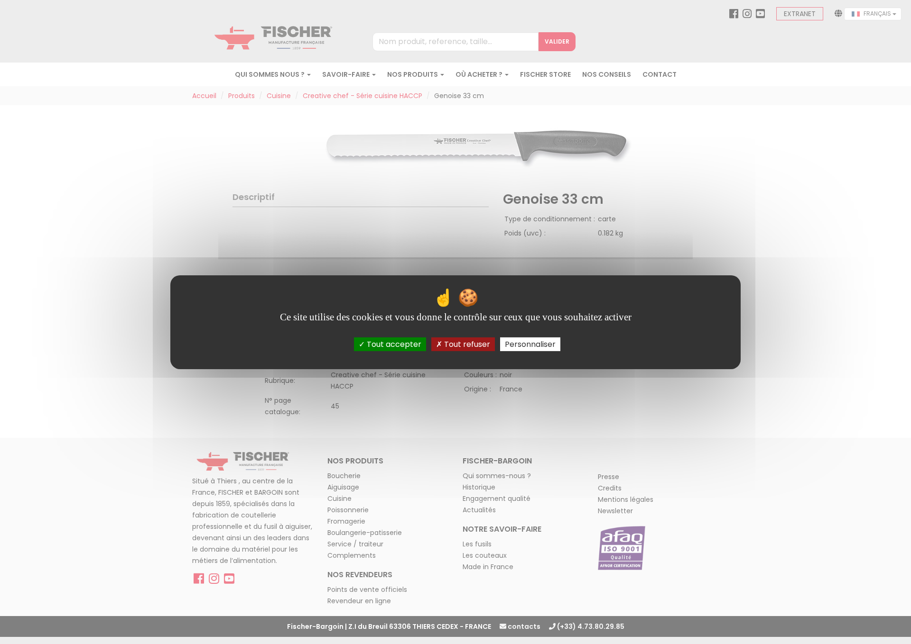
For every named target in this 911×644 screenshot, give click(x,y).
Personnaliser (530, 343)
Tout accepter (393, 343)
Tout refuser (466, 343)
